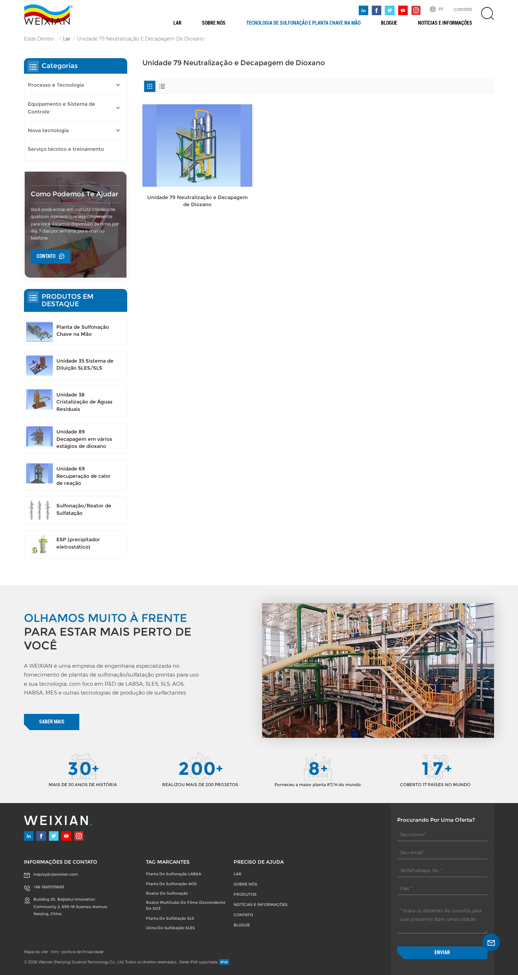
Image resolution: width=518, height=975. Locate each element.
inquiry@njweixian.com (55, 874)
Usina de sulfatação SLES (170, 927)
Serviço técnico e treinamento (66, 149)
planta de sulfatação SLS (170, 918)
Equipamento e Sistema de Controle (61, 108)
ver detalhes (197, 215)
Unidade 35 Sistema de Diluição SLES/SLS (84, 364)
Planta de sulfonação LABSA (173, 873)
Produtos (245, 894)
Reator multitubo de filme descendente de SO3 (186, 905)
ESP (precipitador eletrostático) (78, 543)
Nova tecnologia (48, 130)
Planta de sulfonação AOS (171, 883)
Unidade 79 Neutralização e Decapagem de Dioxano (197, 201)
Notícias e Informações (445, 23)
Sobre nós (214, 23)
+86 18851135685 (48, 886)
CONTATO (463, 9)
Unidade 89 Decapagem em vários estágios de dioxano (84, 439)
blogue (389, 23)
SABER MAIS (51, 722)
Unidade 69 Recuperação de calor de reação (83, 476)
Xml (55, 951)
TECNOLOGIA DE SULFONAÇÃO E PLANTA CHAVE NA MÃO (303, 23)
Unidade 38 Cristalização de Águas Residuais (84, 402)
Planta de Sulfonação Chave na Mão (82, 330)
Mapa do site (36, 951)
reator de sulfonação (167, 893)
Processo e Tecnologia (56, 85)
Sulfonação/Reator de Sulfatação (83, 509)
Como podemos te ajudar (74, 194)
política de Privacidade (82, 951)
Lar (177, 23)
